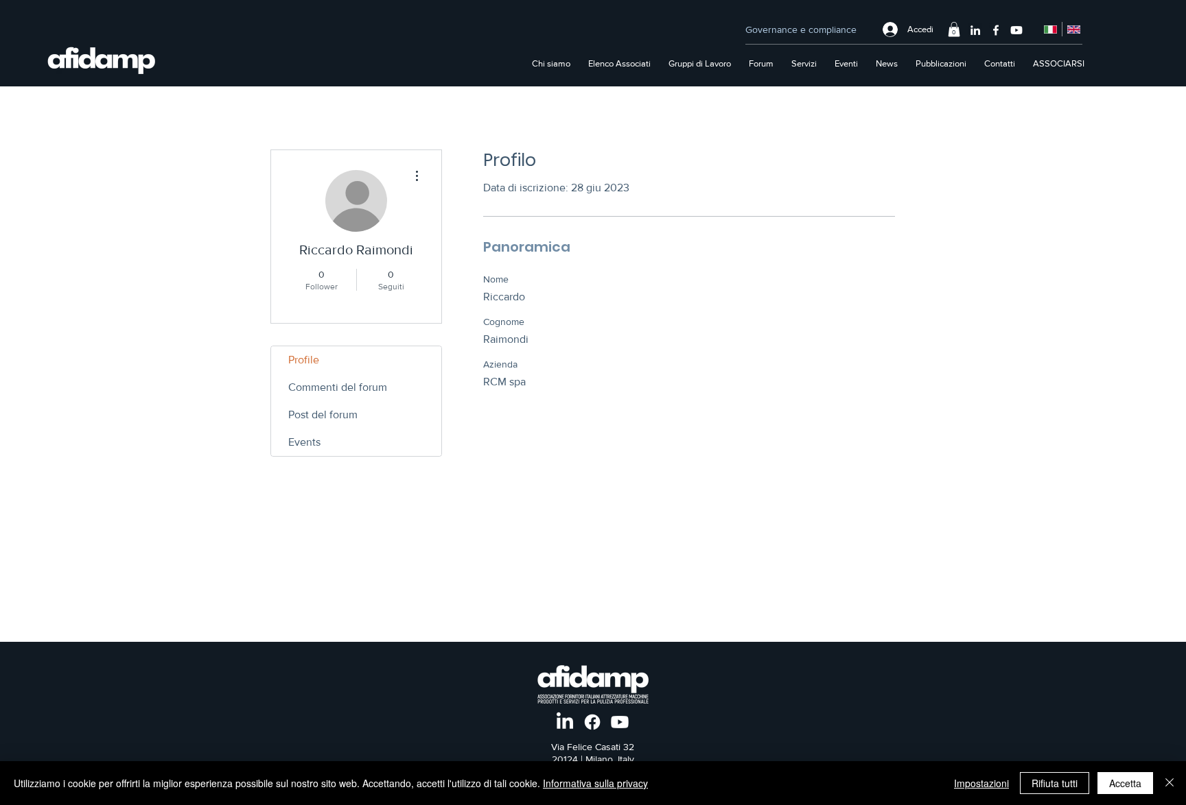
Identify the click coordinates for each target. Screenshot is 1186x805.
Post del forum (323, 414)
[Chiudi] (1169, 783)
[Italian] (1050, 29)
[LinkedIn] (975, 30)
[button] (954, 29)
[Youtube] (1016, 30)
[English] (1073, 29)
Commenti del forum (337, 387)
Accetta (1125, 783)
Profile (303, 359)
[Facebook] (996, 30)
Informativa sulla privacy (595, 783)
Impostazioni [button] (981, 783)
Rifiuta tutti (1055, 783)
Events (304, 442)
